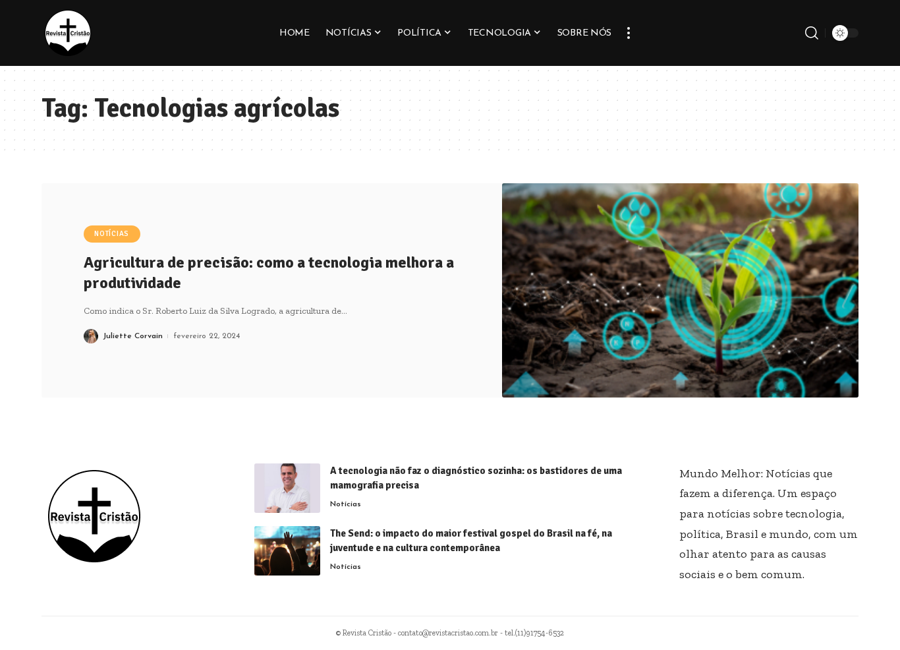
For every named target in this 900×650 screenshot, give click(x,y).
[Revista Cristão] (68, 33)
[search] (811, 33)
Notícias (111, 233)
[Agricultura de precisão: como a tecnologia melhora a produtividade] (680, 290)
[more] (628, 33)
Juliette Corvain (133, 336)
